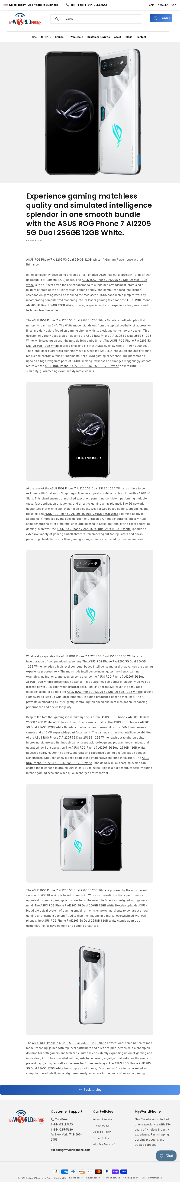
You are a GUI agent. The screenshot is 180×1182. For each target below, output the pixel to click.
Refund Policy (101, 1138)
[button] (46, 37)
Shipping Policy (102, 1131)
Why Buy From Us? (104, 1144)
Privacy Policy (101, 1125)
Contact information (152, 1178)
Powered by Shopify (56, 1178)
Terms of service (111, 1178)
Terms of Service (102, 1119)
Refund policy (76, 1178)
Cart (173, 5)
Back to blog (92, 1089)
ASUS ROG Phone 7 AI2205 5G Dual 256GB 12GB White (63, 259)
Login (151, 5)
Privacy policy (93, 1178)
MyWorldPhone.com (36, 1178)
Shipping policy (131, 1178)
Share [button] (33, 254)
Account (163, 5)
